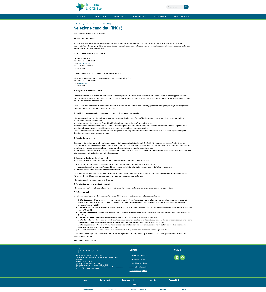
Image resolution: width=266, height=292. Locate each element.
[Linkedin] (176, 257)
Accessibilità (174, 280)
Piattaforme (118, 16)
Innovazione (159, 16)
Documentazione (86, 290)
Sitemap (135, 285)
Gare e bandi (105, 280)
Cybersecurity (138, 16)
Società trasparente (181, 16)
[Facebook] (182, 257)
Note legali (112, 290)
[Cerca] (186, 7)
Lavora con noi (128, 280)
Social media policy (138, 290)
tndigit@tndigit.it (84, 63)
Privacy (89, 24)
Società (80, 16)
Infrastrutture (98, 16)
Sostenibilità (151, 280)
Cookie (183, 290)
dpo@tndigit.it (83, 83)
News (85, 280)
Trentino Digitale (81, 24)
